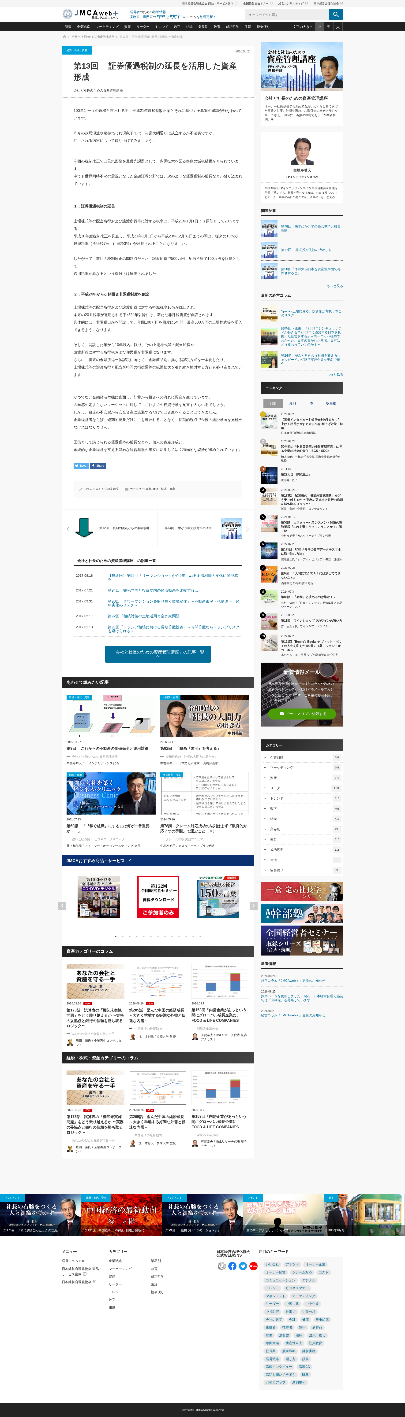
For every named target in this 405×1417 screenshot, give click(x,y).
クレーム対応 (302, 1272)
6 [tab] (151, 936)
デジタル (308, 1280)
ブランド (253, 1197)
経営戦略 (272, 1359)
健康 (305, 1319)
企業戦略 (83, 27)
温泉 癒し (317, 1335)
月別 (292, 403)
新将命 (317, 1327)
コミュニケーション (280, 1280)
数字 (177, 27)
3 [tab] (130, 936)
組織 (189, 27)
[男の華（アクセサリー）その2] (283, 1215)
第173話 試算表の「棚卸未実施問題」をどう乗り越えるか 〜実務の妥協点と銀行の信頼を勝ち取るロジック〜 (95, 1018)
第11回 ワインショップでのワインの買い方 (311, 620)
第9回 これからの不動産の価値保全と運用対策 (107, 748)
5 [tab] (144, 936)
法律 (299, 1335)
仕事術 (291, 1312)
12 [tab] (193, 936)
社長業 (271, 1351)
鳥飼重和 (298, 1382)
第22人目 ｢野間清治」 (296, 474)
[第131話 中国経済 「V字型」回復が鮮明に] (121, 1215)
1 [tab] (115, 936)
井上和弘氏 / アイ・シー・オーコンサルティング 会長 (103, 846)
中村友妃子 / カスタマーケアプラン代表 (187, 846)
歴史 (269, 1335)
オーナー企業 (315, 1264)
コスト (324, 1272)
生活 (248, 27)
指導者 (287, 1327)
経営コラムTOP (73, 1261)
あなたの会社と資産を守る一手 (93, 1034)
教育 (217, 27)
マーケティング (107, 27)
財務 (305, 1374)
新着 (68, 27)
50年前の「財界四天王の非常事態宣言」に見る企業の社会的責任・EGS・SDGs (311, 449)
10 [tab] (179, 936)
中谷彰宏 (272, 1312)
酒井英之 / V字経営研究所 (297, 583)
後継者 (271, 1327)
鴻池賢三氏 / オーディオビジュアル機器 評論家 (311, 559)
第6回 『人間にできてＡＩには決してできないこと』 (311, 575)
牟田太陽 (272, 1343)
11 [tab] (186, 936)
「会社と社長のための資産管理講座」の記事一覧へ (158, 654)
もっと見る (335, 286)
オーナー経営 (275, 1272)
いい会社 (272, 1264)
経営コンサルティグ (293, 3)
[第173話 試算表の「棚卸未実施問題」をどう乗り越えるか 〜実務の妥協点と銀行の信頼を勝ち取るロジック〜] (95, 981)
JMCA (199, 1410)
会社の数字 (274, 1319)
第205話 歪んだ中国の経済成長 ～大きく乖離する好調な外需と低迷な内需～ (157, 1015)
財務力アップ (275, 1382)
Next (254, 906)
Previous (62, 906)
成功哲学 (232, 27)
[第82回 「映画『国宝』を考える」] (204, 716)
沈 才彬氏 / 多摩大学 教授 (157, 1036)
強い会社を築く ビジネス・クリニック (98, 839)
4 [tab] (137, 936)
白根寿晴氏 (112, 489)
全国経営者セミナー (258, 3)
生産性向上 (294, 1343)
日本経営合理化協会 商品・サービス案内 (210, 3)
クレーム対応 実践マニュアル (186, 839)
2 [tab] (122, 936)
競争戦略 (289, 1351)
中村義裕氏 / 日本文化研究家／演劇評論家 (189, 763)
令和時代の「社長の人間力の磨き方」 (192, 756)
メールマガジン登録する (303, 713)
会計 (292, 1319)
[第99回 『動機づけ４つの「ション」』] (202, 1215)
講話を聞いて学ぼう (280, 1374)
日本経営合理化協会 (328, 3)
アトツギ (292, 1264)
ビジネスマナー (297, 1288)
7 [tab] (158, 936)
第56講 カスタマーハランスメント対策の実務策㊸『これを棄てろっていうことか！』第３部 (311, 526)
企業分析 (308, 1312)
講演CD (304, 1367)
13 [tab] (200, 936)
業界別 (203, 27)
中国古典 (292, 1304)
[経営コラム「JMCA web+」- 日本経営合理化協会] (95, 14)
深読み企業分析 (207, 1028)
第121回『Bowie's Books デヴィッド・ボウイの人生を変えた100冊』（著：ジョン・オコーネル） (311, 645)
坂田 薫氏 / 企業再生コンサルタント (304, 508)
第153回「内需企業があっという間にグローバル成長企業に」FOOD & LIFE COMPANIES (219, 1015)
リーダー (143, 27)
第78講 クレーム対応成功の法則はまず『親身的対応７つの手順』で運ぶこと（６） (203, 828)
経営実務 (308, 1351)
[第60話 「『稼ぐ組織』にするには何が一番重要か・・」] (111, 793)
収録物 (331, 403)
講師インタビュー (279, 1367)
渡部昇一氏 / (288, 480)
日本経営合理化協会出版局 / (298, 433)
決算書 (284, 1335)
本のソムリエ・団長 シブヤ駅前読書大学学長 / (310, 655)
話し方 (291, 1359)
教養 (331, 1197)
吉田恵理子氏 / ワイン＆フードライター (306, 626)
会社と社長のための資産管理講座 (98, 90)
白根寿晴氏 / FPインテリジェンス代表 (93, 763)
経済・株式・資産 (77, 50)
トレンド (161, 27)
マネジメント (12, 1197)
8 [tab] (165, 936)
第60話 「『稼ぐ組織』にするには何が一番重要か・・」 (108, 828)
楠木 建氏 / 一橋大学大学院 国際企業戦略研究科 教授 (311, 458)
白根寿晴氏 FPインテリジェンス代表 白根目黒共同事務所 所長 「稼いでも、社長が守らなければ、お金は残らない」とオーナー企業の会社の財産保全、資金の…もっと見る (301, 193)
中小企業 (312, 1304)
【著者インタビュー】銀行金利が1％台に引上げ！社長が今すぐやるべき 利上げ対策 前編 (312, 423)
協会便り (263, 27)
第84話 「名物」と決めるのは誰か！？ (308, 597)
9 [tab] (172, 936)
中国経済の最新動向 (148, 1028)
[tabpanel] (98, 899)
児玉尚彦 (322, 1319)
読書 (305, 1359)
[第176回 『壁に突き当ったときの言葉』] (40, 1215)
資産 (127, 27)
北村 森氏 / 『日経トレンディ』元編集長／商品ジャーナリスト (311, 605)
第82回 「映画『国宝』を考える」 (190, 748)
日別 (273, 403)
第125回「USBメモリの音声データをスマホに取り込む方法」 (311, 551)
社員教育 (315, 1343)
